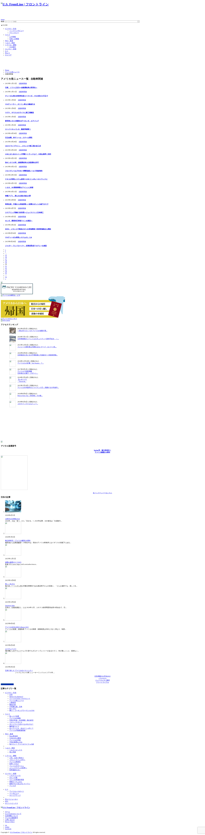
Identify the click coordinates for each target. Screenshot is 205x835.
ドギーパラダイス (15, 722)
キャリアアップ (15, 795)
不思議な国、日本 (15, 707)
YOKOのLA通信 (15, 738)
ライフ (7, 35)
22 (6, 268)
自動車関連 (23, 83)
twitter (7, 827)
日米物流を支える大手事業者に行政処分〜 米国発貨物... (38, 355)
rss (6, 825)
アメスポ (12, 786)
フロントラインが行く (17, 760)
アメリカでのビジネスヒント (19, 698)
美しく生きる (10, 584)
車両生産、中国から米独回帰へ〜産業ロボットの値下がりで (26, 204)
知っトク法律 (14, 716)
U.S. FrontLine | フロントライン (21, 832)
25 (6, 273)
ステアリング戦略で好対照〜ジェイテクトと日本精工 (24, 212)
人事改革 (12, 702)
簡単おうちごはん (15, 782)
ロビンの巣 (13, 777)
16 (6, 257)
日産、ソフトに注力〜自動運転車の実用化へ (21, 87)
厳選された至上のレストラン (19, 784)
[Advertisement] (40, 13)
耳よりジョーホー (11, 799)
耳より (7, 53)
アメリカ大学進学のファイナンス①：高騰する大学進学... (38, 387)
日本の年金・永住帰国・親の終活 (21, 720)
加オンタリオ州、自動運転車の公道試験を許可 (22, 162)
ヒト (6, 51)
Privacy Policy (10, 822)
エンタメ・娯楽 (10, 49)
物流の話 (12, 704)
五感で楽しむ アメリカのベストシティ (19, 670)
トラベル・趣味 (10, 45)
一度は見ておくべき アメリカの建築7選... (32, 331)
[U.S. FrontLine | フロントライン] (25, 4)
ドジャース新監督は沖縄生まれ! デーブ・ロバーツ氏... (37, 347)
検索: (2, 21)
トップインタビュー (16, 31)
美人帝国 (12, 752)
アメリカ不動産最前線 (17, 730)
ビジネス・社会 (10, 28)
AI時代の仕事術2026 (12, 519)
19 (6, 262)
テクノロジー (14, 33)
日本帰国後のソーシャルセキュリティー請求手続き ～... (38, 339)
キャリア (8, 55)
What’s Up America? (16, 696)
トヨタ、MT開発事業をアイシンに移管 (19, 187)
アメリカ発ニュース (12, 72)
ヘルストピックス (15, 750)
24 (6, 271)
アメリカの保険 (15, 718)
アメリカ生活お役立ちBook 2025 (17, 627)
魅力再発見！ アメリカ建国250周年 (18, 540)
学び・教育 (9, 41)
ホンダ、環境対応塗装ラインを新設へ (18, 221)
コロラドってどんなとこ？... (28, 404)
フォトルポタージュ (16, 766)
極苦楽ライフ (14, 726)
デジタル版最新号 (11, 818)
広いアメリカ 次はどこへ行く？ (21, 728)
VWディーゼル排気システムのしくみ (18, 237)
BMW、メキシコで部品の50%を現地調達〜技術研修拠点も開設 (28, 229)
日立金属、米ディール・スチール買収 (18, 137)
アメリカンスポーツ (16, 791)
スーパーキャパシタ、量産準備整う (18, 129)
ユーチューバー (10, 649)
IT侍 (10, 695)
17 (6, 259)
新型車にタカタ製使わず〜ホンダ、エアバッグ (22, 121)
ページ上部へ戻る (7, 684)
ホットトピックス (11, 803)
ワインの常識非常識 (16, 779)
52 (6, 277)
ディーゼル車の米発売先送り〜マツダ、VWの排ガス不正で (26, 96)
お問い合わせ (10, 820)
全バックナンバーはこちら (102, 493)
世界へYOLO (14, 764)
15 (6, 255)
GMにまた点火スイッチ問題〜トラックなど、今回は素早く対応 (28, 154)
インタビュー (14, 793)
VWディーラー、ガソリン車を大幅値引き (20, 104)
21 (6, 266)
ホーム (7, 812)
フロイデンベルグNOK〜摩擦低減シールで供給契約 (23, 171)
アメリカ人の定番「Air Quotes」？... (31, 363)
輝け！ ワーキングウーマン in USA (21, 710)
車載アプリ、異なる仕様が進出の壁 (18, 196)
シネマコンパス (15, 775)
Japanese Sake (10, 605)
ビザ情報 (12, 37)
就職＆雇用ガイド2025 (13, 562)
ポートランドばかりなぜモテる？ (21, 724)
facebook (8, 829)
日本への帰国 (14, 39)
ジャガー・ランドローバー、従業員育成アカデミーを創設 (26, 246)
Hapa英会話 (13, 736)
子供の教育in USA (15, 742)
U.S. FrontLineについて (13, 814)
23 (6, 270)
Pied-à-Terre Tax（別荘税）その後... (30, 395)
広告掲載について (11, 816)
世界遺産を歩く (15, 770)
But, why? (12, 708)
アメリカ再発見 (15, 762)
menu (3, 19)
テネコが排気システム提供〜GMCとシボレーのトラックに (26, 179)
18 (6, 261)
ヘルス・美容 (10, 43)
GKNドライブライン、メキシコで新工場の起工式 (23, 146)
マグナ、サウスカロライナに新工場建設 (19, 112)
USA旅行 (12, 47)
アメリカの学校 (15, 740)
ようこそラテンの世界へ (18, 768)
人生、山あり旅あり (16, 758)
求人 (6, 801)
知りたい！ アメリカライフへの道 (21, 744)
